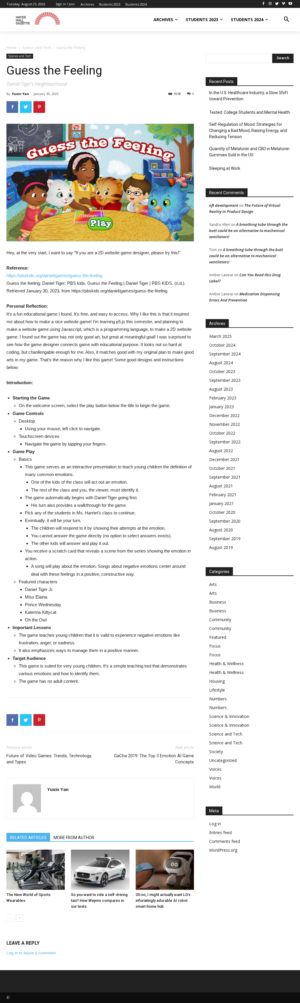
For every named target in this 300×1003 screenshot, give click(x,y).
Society (216, 751)
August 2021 (221, 486)
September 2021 (225, 477)
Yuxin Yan (20, 94)
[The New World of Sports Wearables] (35, 870)
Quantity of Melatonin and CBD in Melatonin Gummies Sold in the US (249, 151)
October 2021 (222, 468)
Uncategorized (223, 760)
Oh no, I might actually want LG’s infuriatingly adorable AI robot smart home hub (163, 900)
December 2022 (224, 415)
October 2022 (222, 433)
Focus (215, 646)
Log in (215, 823)
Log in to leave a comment (31, 953)
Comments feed (224, 841)
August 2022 (221, 450)
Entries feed (220, 832)
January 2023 (221, 406)
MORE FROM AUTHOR (74, 837)
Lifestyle (217, 690)
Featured (217, 637)
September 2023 (225, 380)
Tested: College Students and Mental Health (249, 112)
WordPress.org (223, 850)
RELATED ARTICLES (28, 837)
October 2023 (222, 371)
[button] (286, 20)
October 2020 (222, 512)
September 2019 (225, 538)
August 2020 (221, 530)
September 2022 (225, 442)
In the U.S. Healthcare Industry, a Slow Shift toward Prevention (248, 95)
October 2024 (222, 345)
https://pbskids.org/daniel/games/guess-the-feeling (54, 275)
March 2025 (220, 336)
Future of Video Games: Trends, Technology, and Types (49, 759)
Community (220, 619)
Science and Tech (36, 47)
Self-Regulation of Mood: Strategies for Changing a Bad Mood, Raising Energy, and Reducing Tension (248, 130)
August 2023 (221, 389)
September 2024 (225, 354)
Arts (213, 584)
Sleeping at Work (224, 168)
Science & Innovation (229, 716)
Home (11, 47)
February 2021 (222, 494)
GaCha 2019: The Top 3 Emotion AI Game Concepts (154, 759)
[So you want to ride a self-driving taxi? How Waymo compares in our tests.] (100, 870)
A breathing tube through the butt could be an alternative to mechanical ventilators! (248, 230)
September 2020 (225, 521)
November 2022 (224, 424)
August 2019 (221, 547)
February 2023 (222, 398)
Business (217, 602)
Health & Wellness (226, 663)
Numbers (218, 699)
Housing (217, 681)
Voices (215, 769)
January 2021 (221, 503)
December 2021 (224, 459)
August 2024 (221, 362)
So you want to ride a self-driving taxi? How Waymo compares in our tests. (99, 900)
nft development (223, 205)
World (214, 786)
